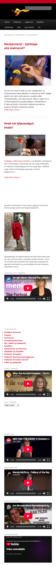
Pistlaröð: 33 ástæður (13, 354)
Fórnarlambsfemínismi (13, 340)
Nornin (7, 22)
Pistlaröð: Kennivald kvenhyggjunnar (19, 357)
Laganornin (29, 22)
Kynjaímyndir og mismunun (15, 348)
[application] (28, 288)
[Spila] (7, 298)
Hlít (39, 27)
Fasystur (7, 335)
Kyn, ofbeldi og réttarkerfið (15, 343)
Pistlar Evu (17, 22)
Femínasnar (9, 337)
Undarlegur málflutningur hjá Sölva (17, 161)
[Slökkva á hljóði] (44, 298)
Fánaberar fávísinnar (12, 332)
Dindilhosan (9, 27)
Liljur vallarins (29, 27)
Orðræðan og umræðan (13, 351)
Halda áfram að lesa (13, 109)
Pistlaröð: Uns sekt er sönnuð (16, 359)
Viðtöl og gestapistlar (13, 362)
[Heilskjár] (48, 298)
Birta (19, 27)
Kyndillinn (40, 22)
